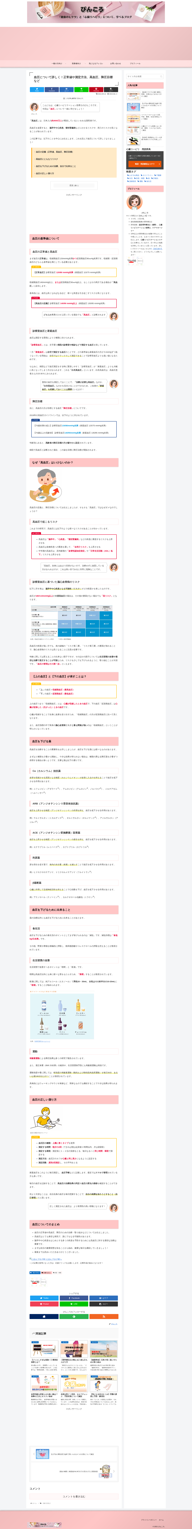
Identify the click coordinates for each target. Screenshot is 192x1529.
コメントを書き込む (74, 1496)
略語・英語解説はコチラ (145, 164)
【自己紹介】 (158, 249)
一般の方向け (35, 1272)
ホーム (161, 1520)
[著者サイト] (44, 1316)
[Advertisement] (96, 43)
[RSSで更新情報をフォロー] (103, 1316)
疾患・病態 (57, 1272)
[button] (161, 76)
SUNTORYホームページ (42, 1041)
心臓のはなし (47, 1272)
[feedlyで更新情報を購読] (73, 1316)
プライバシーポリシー (149, 1520)
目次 (72, 185)
